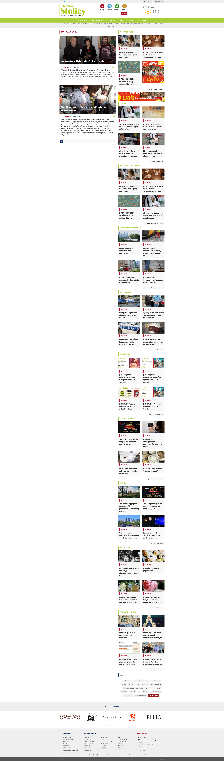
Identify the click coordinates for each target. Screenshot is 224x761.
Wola (109, 27)
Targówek (129, 24)
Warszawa (128, 695)
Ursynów (140, 24)
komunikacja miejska (156, 680)
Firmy (104, 16)
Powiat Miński (91, 24)
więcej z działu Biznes (157, 543)
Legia (138, 684)
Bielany (74, 24)
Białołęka (69, 24)
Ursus (135, 24)
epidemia (134, 680)
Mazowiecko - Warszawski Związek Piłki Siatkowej (135, 688)
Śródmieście (123, 24)
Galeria (113, 20)
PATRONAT (142, 20)
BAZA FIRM (124, 9)
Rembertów (116, 24)
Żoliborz (114, 27)
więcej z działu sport (157, 161)
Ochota (85, 24)
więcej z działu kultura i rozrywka (154, 223)
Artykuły (100, 16)
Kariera (130, 20)
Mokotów (79, 24)
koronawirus (131, 684)
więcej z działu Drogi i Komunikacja (154, 288)
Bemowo (63, 24)
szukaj (124, 13)
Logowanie (148, 1)
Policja (158, 688)
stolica (145, 691)
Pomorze (124, 692)
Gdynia (147, 680)
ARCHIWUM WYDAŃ (102, 10)
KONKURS (124, 684)
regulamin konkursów (71, 750)
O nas (122, 20)
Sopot (139, 691)
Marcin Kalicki (156, 684)
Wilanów (155, 24)
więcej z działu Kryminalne (156, 350)
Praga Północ (99, 24)
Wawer (145, 24)
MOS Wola (152, 688)
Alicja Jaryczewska (126, 680)
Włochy (161, 24)
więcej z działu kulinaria (157, 608)
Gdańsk (141, 681)
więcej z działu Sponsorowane (155, 479)
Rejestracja (159, 1)
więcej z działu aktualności (156, 89)
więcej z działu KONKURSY (156, 414)
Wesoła (150, 24)
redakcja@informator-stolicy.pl (148, 740)
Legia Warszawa (145, 684)
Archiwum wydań (99, 20)
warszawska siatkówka (140, 695)
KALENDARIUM (110, 9)
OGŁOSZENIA (117, 9)
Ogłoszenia (109, 16)
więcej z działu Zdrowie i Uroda (155, 670)
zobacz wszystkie (153, 695)
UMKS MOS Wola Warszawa (155, 691)
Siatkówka (132, 691)
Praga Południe (108, 24)
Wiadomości (83, 20)
